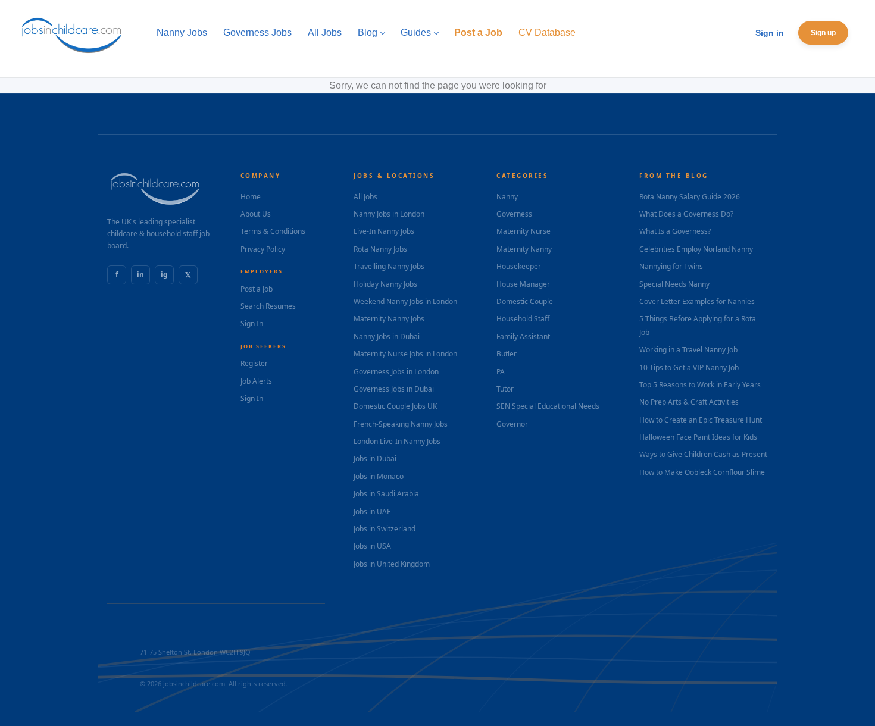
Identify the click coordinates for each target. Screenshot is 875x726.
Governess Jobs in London (396, 372)
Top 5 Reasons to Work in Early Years (700, 385)
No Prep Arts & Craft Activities (689, 402)
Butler (506, 354)
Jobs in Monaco (379, 476)
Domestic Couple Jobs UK (395, 406)
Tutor (505, 389)
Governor (512, 424)
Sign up (823, 33)
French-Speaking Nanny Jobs (401, 424)
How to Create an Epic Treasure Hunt (700, 420)
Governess (514, 214)
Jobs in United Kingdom (392, 564)
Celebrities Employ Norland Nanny (696, 249)
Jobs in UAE (372, 511)
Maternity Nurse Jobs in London (405, 354)
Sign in (769, 32)
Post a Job (256, 289)
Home (250, 197)
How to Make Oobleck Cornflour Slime (702, 472)
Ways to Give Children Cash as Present (703, 454)
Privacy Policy (262, 249)
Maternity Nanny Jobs (389, 319)
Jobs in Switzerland (384, 529)
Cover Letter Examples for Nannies (697, 301)
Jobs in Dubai (375, 458)
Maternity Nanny (524, 249)
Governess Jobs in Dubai (394, 389)
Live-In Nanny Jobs (384, 231)
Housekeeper (518, 266)
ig (164, 275)
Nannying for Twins (671, 266)
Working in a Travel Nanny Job (688, 350)
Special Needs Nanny (674, 284)
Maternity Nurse (523, 231)
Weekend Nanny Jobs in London (405, 301)
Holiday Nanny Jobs (385, 284)
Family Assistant (523, 336)
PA (500, 372)
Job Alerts (256, 381)
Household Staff (522, 319)
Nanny (507, 197)
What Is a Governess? (675, 231)
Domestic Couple (524, 301)
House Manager (523, 284)
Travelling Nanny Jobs (389, 266)
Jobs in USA (372, 546)
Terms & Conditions (272, 231)
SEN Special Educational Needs (547, 406)
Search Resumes (268, 306)
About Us (255, 214)
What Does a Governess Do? (686, 214)
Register (254, 363)
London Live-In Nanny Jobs (397, 441)
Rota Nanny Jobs (380, 249)
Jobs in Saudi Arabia (386, 494)
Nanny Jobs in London (389, 214)
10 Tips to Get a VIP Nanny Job (689, 367)
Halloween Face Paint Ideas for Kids (698, 437)
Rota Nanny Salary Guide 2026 (689, 197)
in (140, 275)
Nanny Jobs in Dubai (387, 336)
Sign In (251, 323)
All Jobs (365, 197)
